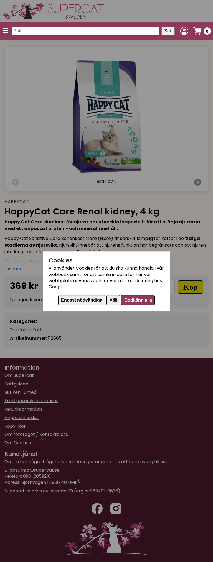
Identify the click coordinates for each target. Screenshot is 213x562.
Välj (113, 300)
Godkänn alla (138, 300)
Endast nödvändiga (81, 300)
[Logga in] (184, 31)
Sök (168, 31)
